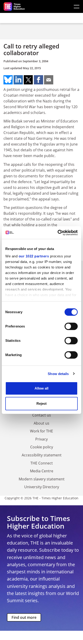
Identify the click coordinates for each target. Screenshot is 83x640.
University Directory (41, 486)
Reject (41, 403)
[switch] (71, 326)
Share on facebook (38, 79)
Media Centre (41, 470)
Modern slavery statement (42, 479)
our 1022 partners (34, 256)
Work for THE (41, 431)
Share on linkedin (18, 79)
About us (41, 423)
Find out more (24, 617)
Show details (58, 374)
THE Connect (41, 463)
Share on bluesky (8, 79)
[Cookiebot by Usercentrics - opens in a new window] (58, 233)
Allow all (41, 388)
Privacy (41, 439)
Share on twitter (28, 79)
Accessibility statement (42, 455)
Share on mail (48, 79)
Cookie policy (41, 446)
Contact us (41, 415)
